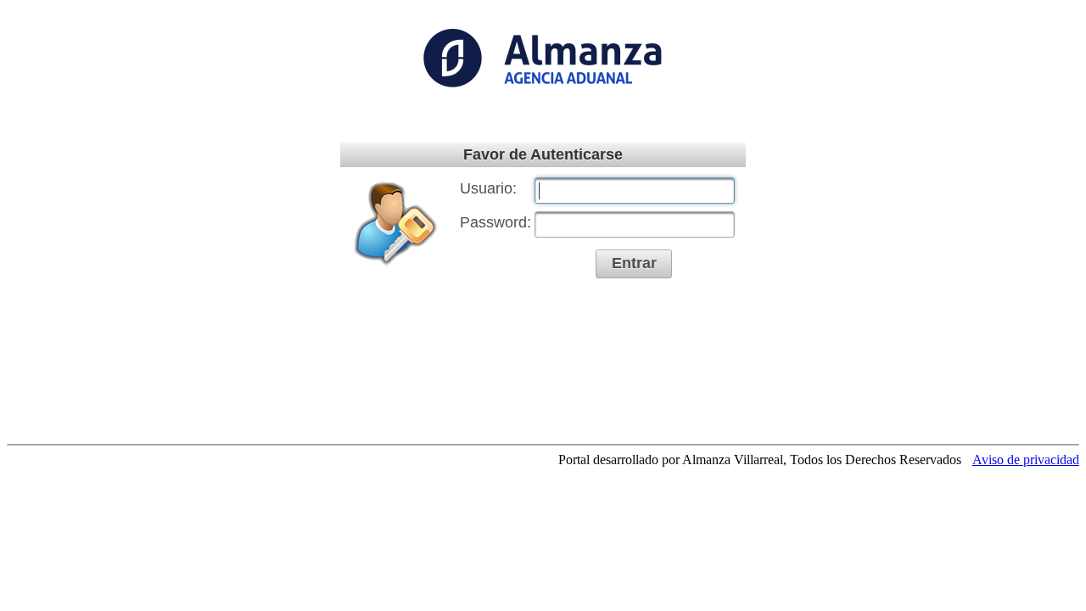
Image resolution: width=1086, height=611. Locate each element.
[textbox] (635, 190)
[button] (634, 263)
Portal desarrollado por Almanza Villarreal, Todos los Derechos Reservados (759, 459)
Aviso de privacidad (1025, 459)
